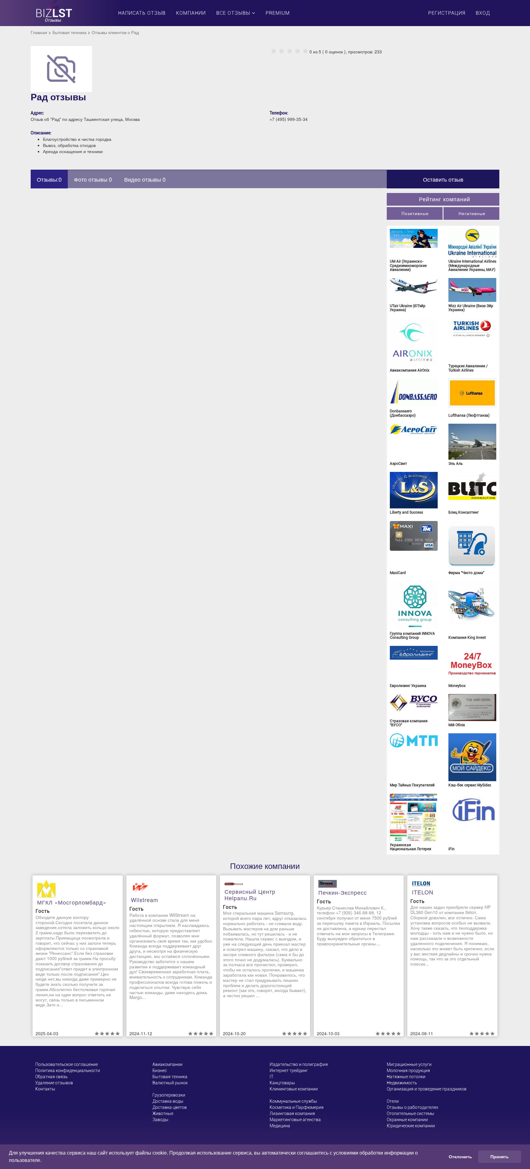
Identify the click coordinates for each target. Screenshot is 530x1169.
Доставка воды (167, 1101)
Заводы (160, 1119)
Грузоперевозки (168, 1095)
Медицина (280, 1125)
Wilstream (144, 900)
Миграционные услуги (409, 1064)
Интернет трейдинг (289, 1070)
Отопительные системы (410, 1113)
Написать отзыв (142, 13)
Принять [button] (499, 1156)
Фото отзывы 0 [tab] (93, 179)
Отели (393, 1101)
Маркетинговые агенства (295, 1119)
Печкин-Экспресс (342, 892)
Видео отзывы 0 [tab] (145, 179)
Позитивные (415, 213)
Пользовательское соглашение (66, 1064)
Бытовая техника (69, 32)
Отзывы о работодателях (412, 1107)
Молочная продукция (408, 1070)
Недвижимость (402, 1082)
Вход (483, 13)
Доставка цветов (169, 1107)
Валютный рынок (170, 1082)
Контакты (45, 1088)
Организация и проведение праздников (427, 1088)
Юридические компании (411, 1125)
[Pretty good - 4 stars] (297, 51)
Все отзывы (234, 13)
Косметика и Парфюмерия (297, 1107)
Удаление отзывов (54, 1082)
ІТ (271, 1076)
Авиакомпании (167, 1064)
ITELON (422, 892)
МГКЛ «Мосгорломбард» (71, 902)
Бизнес (159, 1070)
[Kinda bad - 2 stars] (282, 51)
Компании (191, 13)
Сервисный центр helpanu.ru (250, 894)
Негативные (472, 213)
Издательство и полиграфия (299, 1064)
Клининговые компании (294, 1088)
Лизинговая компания (292, 1113)
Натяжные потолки (406, 1076)
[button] (43, 1161)
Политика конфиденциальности (67, 1070)
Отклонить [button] (460, 1156)
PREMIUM (278, 13)
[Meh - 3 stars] (290, 51)
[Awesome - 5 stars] (305, 51)
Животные (162, 1113)
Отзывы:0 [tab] (49, 179)
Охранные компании (407, 1119)
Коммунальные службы (293, 1101)
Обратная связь (51, 1076)
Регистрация (446, 13)
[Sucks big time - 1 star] (274, 51)
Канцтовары (282, 1082)
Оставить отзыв (443, 179)
